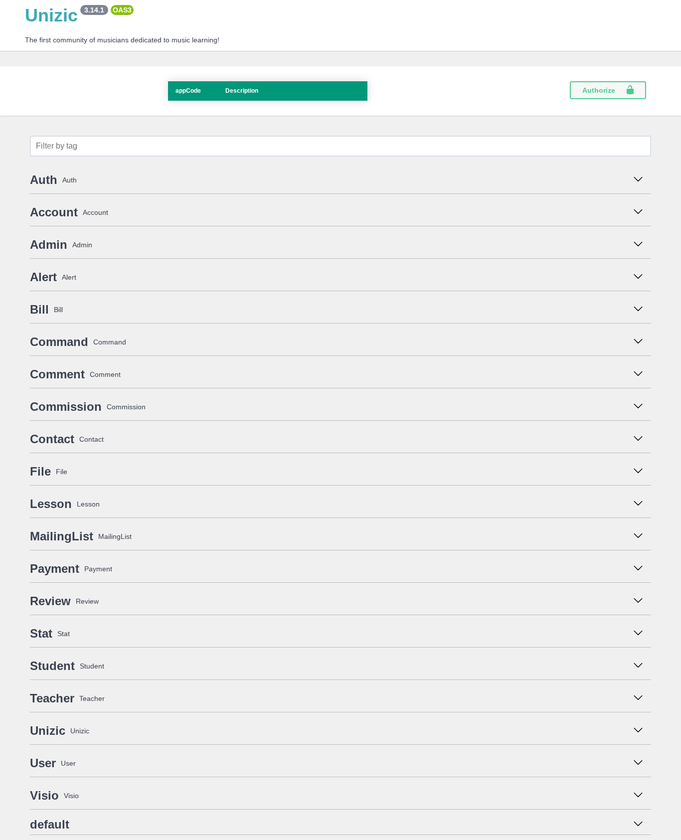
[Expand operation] (640, 179)
